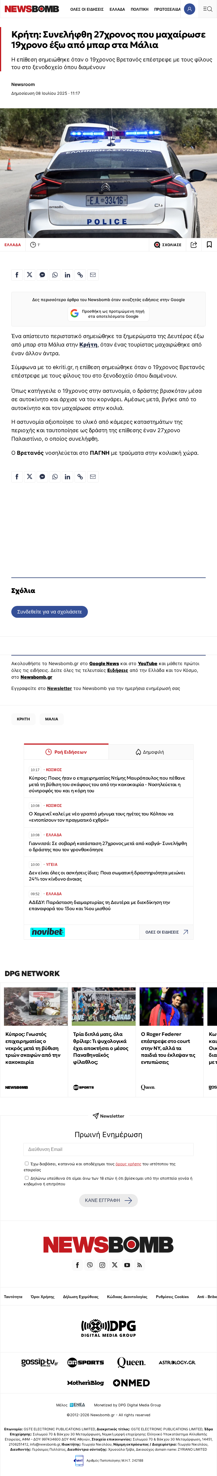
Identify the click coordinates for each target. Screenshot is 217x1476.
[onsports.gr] (85, 1362)
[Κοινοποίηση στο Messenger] (42, 275)
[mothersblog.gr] (85, 1383)
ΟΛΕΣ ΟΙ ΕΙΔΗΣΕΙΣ (87, 9)
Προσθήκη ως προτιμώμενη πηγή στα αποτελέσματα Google (113, 314)
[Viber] (90, 1265)
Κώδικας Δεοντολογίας (127, 1297)
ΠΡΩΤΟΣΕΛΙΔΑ (167, 9)
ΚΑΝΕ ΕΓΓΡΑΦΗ (102, 1200)
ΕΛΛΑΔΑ (117, 9)
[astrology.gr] (177, 1362)
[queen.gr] (131, 1362)
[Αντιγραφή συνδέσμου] (193, 244)
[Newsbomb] (108, 1245)
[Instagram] (102, 1265)
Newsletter (59, 688)
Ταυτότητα (13, 1297)
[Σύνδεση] (189, 9)
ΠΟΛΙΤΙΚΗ (139, 9)
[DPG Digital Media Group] (108, 1329)
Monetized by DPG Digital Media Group (127, 1405)
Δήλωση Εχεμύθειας (81, 1297)
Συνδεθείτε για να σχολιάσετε (49, 612)
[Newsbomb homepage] (32, 9)
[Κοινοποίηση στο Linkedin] (67, 275)
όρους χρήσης (128, 1164)
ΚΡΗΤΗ (23, 719)
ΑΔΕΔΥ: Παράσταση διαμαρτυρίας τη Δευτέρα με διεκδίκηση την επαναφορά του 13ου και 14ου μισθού (99, 905)
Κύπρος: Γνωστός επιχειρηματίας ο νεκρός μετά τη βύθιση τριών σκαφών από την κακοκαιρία (32, 1048)
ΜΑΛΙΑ (51, 719)
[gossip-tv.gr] (39, 1362)
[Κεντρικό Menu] (208, 9)
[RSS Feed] (139, 1265)
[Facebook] (77, 1265)
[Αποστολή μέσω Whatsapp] (54, 275)
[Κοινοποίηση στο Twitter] (29, 275)
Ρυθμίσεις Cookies (172, 1297)
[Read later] (209, 244)
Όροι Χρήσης (43, 1297)
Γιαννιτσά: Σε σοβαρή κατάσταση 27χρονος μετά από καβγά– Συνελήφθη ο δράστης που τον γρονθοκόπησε (108, 846)
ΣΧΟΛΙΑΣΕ (171, 245)
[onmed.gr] (131, 1383)
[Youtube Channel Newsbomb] (127, 1265)
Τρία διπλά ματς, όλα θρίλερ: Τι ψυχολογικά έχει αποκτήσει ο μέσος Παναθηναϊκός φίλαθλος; (100, 1048)
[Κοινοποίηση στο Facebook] (17, 275)
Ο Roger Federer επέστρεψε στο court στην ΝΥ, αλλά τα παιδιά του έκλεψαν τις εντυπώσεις (168, 1048)
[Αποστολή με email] (93, 275)
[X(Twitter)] (114, 1265)
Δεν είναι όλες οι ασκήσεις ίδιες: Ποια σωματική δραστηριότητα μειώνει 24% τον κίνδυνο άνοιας (107, 876)
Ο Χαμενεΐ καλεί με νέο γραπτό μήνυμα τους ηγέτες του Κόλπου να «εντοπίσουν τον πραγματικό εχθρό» (101, 817)
